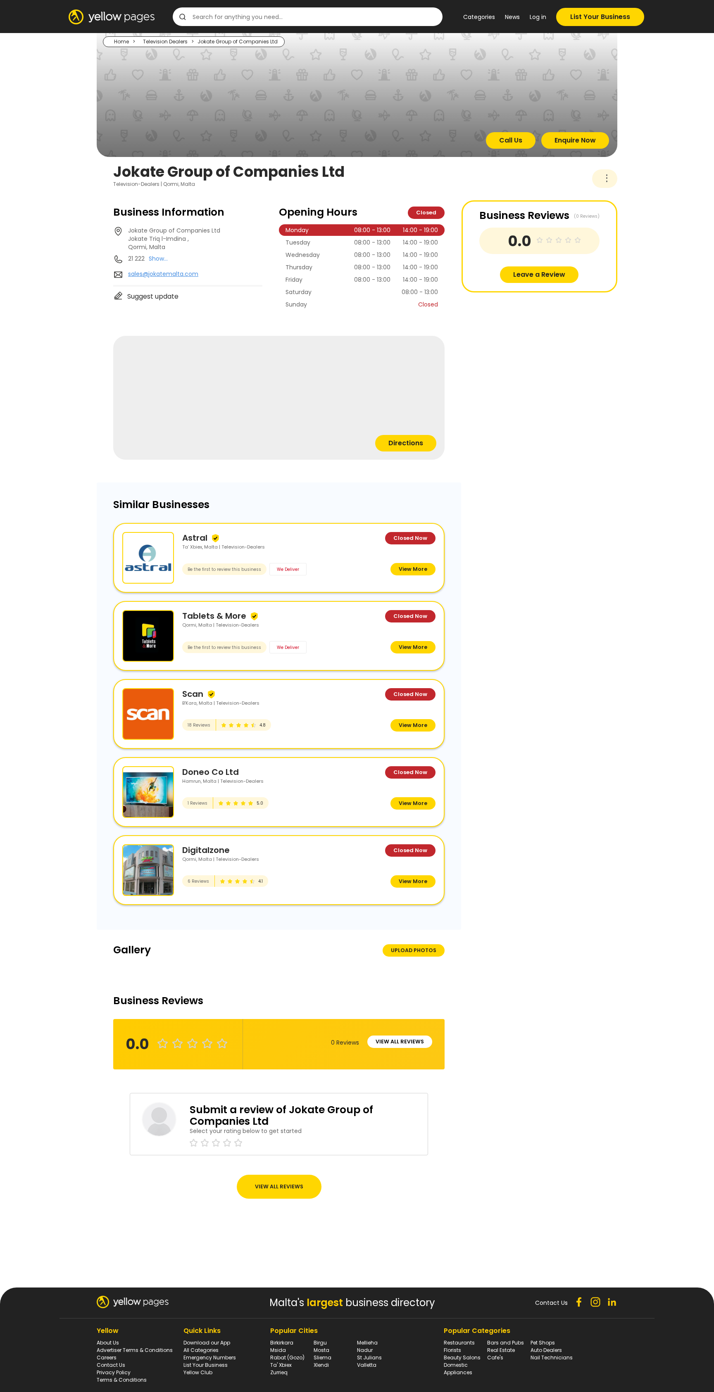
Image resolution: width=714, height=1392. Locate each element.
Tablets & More (214, 616)
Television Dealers (165, 41)
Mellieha (367, 1342)
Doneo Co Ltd (210, 772)
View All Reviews (400, 1041)
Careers (107, 1357)
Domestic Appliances (458, 1368)
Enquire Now (575, 140)
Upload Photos (413, 950)
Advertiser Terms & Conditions (135, 1350)
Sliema (322, 1357)
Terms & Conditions (122, 1379)
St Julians (369, 1357)
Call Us (510, 140)
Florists (452, 1350)
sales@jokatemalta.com (163, 274)
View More (413, 568)
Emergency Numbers (209, 1357)
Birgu (320, 1342)
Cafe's (495, 1357)
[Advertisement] (523, 350)
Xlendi (321, 1364)
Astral (194, 538)
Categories (479, 17)
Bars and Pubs (505, 1342)
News (512, 17)
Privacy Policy (114, 1372)
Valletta (366, 1364)
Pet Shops (543, 1342)
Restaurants (459, 1342)
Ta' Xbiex (281, 1364)
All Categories (201, 1350)
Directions (405, 443)
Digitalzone (206, 850)
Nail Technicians (552, 1357)
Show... (158, 258)
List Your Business (600, 16)
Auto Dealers (546, 1350)
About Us (108, 1342)
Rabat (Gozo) (287, 1357)
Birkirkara (281, 1342)
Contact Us (111, 1364)
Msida (278, 1350)
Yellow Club (197, 1372)
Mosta (321, 1350)
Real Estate (501, 1350)
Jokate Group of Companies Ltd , (174, 238)
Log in (538, 17)
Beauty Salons (462, 1357)
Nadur (365, 1350)
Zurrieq (279, 1372)
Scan (192, 694)
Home (121, 41)
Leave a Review (539, 274)
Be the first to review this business (224, 569)
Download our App (206, 1342)
